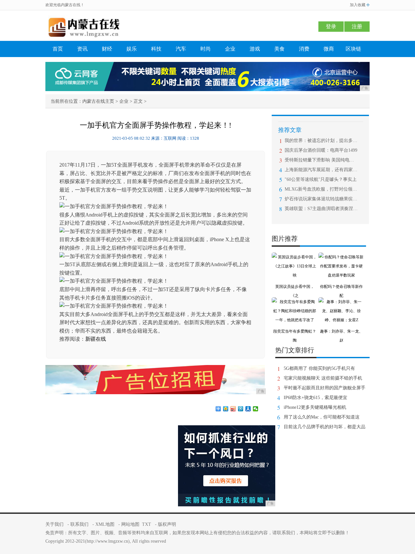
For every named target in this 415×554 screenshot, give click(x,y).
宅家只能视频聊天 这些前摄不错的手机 (323, 378)
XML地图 (104, 524)
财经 (107, 49)
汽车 (181, 49)
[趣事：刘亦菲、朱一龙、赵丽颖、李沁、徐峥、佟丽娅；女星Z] (341, 302)
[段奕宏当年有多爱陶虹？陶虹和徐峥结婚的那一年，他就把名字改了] (295, 302)
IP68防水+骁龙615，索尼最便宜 (315, 397)
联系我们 (79, 524)
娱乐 (131, 49)
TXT (146, 524)
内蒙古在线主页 (98, 101)
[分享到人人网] (248, 408)
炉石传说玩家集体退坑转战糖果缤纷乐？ (321, 198)
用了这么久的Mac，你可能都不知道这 (322, 417)
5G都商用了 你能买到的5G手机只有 (319, 368)
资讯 (82, 49)
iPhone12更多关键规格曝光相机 (315, 407)
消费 (304, 49)
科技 (156, 49)
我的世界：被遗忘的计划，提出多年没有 (321, 140)
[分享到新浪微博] (233, 408)
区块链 (353, 49)
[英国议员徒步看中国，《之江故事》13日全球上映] (295, 257)
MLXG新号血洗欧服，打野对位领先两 (321, 189)
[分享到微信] (255, 408)
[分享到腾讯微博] (240, 408)
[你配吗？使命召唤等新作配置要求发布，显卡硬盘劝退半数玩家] (341, 257)
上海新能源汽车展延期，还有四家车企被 (321, 169)
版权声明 (167, 524)
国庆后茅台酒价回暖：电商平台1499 (321, 150)
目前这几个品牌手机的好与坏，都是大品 (324, 426)
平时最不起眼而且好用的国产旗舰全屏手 (324, 387)
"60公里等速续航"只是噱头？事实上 (321, 179)
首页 (58, 49)
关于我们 (54, 524)
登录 (331, 26)
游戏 (255, 49)
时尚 (205, 49)
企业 (230, 49)
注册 (357, 26)
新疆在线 (95, 339)
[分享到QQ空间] (226, 408)
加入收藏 (357, 5)
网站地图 (130, 524)
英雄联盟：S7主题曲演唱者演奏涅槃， (321, 208)
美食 (279, 49)
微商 (329, 49)
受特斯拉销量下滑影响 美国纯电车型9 (321, 160)
